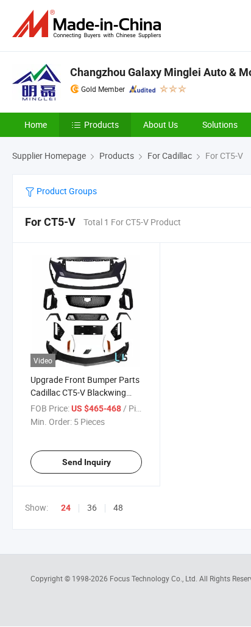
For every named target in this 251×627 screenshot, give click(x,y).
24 (66, 508)
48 (118, 507)
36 (92, 507)
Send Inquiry (86, 462)
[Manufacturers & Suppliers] (89, 24)
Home (35, 124)
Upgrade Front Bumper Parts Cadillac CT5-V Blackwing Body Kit (85, 392)
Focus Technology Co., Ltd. (154, 578)
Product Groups (66, 191)
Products (101, 124)
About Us (160, 124)
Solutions (220, 124)
